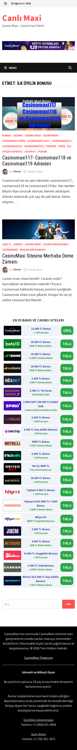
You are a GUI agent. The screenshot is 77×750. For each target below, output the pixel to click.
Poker (42, 151)
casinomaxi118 (12, 146)
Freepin (51, 146)
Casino (18, 135)
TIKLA (66, 344)
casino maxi (33, 135)
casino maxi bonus (55, 244)
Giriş (61, 146)
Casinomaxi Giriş (13, 141)
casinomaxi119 (33, 146)
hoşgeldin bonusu (32, 249)
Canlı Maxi (21, 17)
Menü (12, 68)
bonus (6, 135)
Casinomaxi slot (38, 141)
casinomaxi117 (61, 141)
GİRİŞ (67, 330)
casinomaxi (50, 135)
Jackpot (30, 151)
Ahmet (17, 171)
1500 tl (6, 244)
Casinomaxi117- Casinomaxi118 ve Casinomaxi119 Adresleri (36, 161)
